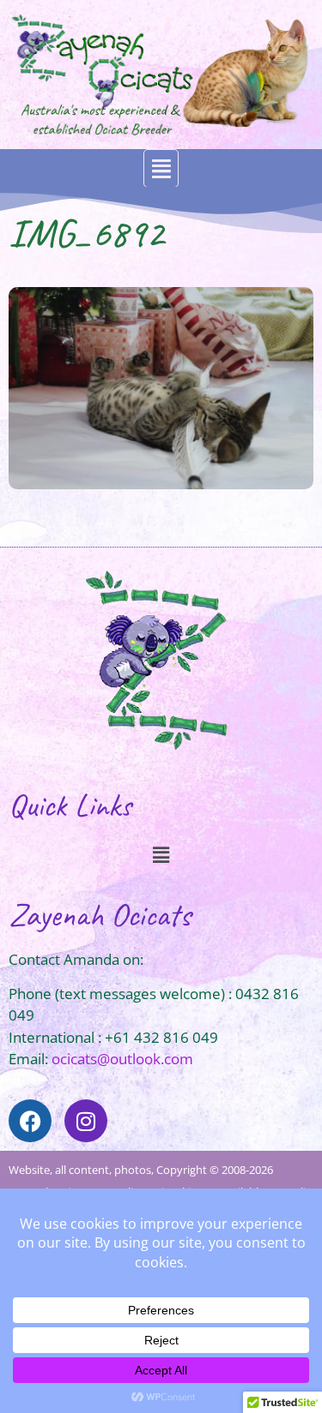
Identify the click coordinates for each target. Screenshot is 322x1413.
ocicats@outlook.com (122, 1059)
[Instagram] (85, 1120)
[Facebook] (30, 1120)
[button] (161, 168)
